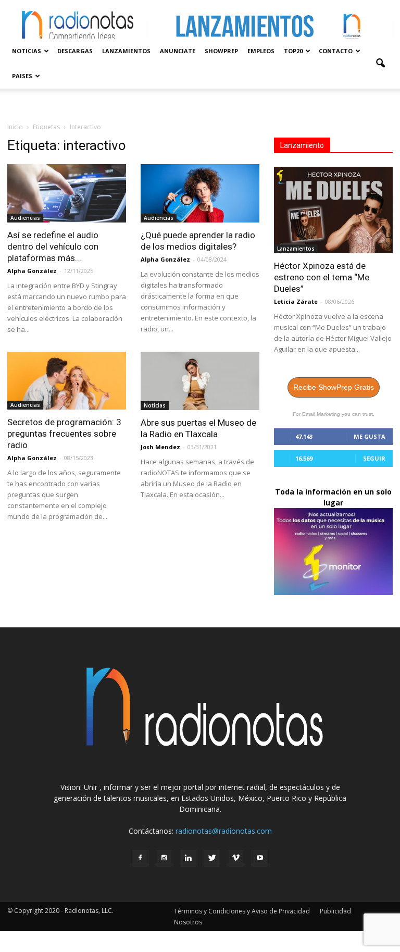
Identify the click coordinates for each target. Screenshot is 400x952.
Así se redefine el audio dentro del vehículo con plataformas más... (52, 246)
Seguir (374, 458)
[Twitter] (212, 858)
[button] (380, 63)
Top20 (293, 51)
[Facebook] (140, 858)
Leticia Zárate (296, 301)
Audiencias (25, 217)
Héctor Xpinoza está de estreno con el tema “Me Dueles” (321, 277)
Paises (22, 76)
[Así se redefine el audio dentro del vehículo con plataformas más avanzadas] (66, 193)
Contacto (336, 51)
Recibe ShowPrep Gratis (333, 387)
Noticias (26, 51)
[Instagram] (164, 858)
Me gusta (369, 436)
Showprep (221, 51)
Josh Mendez (160, 447)
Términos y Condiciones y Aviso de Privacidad (242, 911)
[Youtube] (260, 858)
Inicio (15, 126)
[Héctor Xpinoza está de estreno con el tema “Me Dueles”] (333, 210)
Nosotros (188, 922)
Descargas (75, 51)
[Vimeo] (236, 858)
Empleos (260, 51)
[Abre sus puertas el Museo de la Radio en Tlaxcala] (200, 381)
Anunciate (177, 51)
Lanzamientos (126, 51)
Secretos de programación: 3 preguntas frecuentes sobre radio (64, 433)
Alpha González (32, 271)
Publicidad (335, 911)
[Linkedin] (188, 858)
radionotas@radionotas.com (224, 831)
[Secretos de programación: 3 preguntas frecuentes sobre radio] (66, 381)
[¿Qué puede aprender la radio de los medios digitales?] (200, 193)
